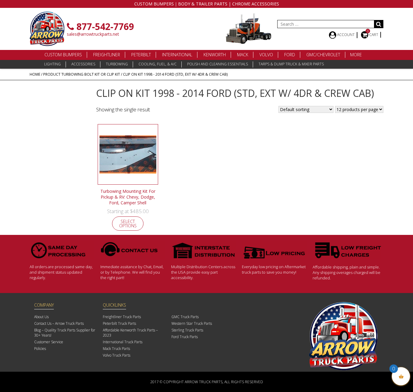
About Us (41, 316)
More (356, 55)
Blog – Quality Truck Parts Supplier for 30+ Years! (64, 333)
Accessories (83, 64)
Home (35, 74)
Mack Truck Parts (116, 348)
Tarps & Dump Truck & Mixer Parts (291, 64)
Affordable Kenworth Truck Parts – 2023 (130, 333)
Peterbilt (141, 55)
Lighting (52, 64)
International (177, 55)
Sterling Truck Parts (187, 330)
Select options (128, 224)
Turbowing (117, 64)
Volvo (266, 55)
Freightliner (106, 55)
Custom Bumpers (63, 55)
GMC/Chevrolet (323, 55)
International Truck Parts (122, 341)
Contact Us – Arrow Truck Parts (59, 323)
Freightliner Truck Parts (122, 316)
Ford (289, 55)
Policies (40, 348)
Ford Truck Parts (184, 336)
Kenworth (214, 55)
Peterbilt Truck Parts (119, 323)
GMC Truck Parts (185, 316)
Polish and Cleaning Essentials (217, 64)
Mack (242, 55)
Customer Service (48, 341)
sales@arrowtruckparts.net (93, 34)
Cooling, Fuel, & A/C (157, 64)
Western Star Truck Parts (191, 323)
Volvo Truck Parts (116, 355)
